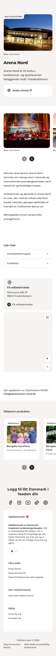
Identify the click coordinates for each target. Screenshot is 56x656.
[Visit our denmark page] (10, 502)
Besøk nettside (21, 90)
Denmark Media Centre (21, 595)
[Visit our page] (19, 502)
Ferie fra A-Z (14, 614)
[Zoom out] (47, 366)
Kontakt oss (14, 618)
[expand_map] (47, 317)
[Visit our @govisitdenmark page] (36, 502)
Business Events (17, 573)
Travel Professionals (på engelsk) (25, 577)
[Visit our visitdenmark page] (28, 502)
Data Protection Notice (12, 646)
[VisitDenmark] (18, 516)
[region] (28, 342)
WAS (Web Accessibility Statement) (36, 646)
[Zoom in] (47, 358)
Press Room (14, 569)
